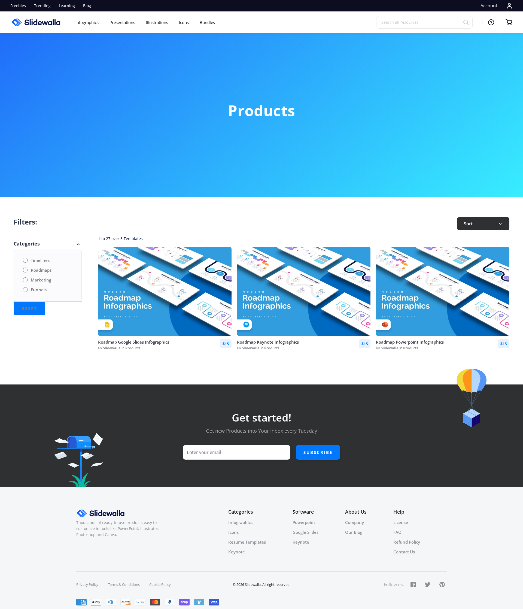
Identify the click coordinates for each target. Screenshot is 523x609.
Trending (42, 5)
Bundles (207, 22)
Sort (468, 224)
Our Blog (353, 532)
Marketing (41, 280)
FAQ (397, 532)
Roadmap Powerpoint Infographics (410, 342)
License (400, 522)
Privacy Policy (87, 584)
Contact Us (404, 552)
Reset (29, 308)
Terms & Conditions (124, 584)
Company (354, 522)
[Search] (467, 22)
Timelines (40, 260)
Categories (27, 243)
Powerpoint (304, 522)
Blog (87, 5)
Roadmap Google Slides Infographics (133, 342)
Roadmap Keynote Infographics (268, 342)
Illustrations (157, 22)
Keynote (236, 552)
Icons (184, 22)
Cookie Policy (160, 584)
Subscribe (318, 452)
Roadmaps (41, 270)
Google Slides (305, 532)
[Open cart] (506, 22)
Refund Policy (406, 542)
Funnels (39, 289)
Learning (67, 5)
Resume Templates (247, 542)
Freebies (18, 5)
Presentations (122, 22)
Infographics (87, 22)
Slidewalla (112, 348)
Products (132, 348)
